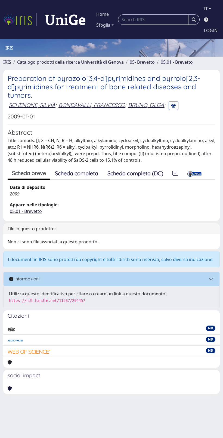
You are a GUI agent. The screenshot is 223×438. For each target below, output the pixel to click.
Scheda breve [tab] (29, 173)
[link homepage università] (65, 19)
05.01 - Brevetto (177, 62)
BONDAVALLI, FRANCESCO (91, 105)
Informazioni (26, 278)
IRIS (7, 62)
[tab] (175, 173)
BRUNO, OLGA (146, 105)
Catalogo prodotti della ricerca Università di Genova (70, 62)
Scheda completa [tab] (76, 173)
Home (102, 14)
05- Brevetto (142, 62)
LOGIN (211, 30)
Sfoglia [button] (103, 25)
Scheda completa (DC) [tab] (135, 173)
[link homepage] (19, 19)
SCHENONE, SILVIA (32, 105)
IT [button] (206, 9)
